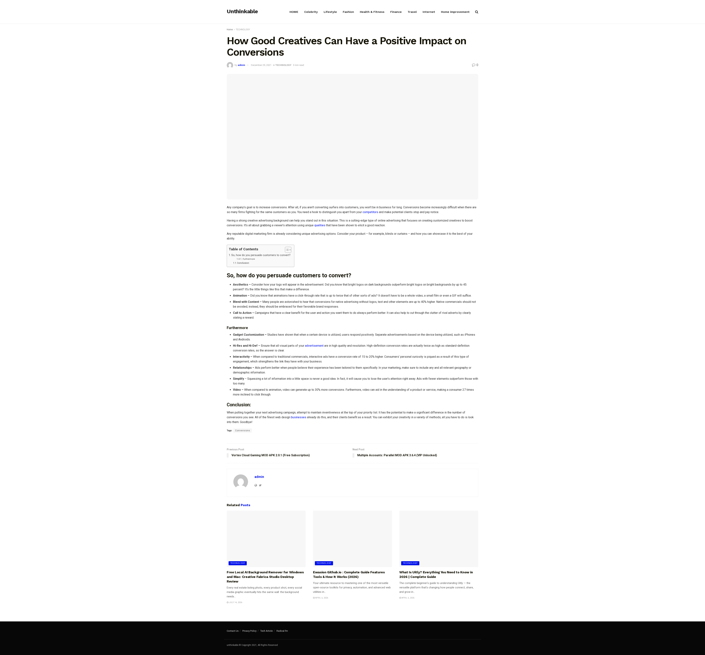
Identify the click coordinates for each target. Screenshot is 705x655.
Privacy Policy (249, 630)
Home (230, 29)
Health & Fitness (372, 12)
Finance (396, 12)
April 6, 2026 (321, 598)
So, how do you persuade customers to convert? (260, 255)
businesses (298, 417)
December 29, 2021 (261, 65)
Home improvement (455, 12)
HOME (294, 12)
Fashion (348, 12)
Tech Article (266, 630)
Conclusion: (243, 263)
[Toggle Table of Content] (286, 250)
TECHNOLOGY (243, 29)
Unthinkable (242, 11)
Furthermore (249, 259)
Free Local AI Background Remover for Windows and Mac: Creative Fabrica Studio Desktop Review (265, 576)
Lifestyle (330, 12)
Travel (412, 12)
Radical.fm (282, 630)
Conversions (242, 430)
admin (241, 65)
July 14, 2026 (235, 602)
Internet (429, 12)
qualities (319, 225)
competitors (370, 212)
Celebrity (311, 12)
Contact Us (232, 630)
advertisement (314, 345)
